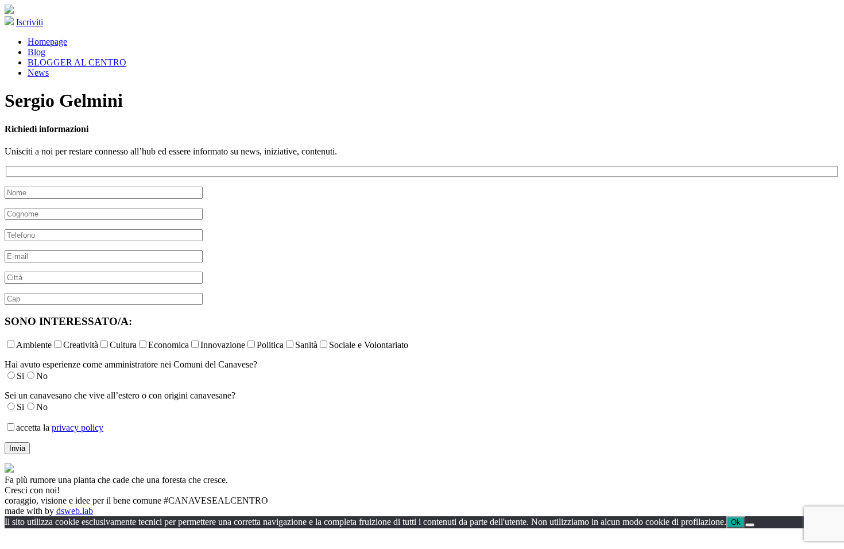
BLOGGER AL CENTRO (77, 62)
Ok (736, 522)
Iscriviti (29, 22)
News (38, 73)
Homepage (47, 42)
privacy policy (77, 427)
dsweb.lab (74, 511)
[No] (749, 525)
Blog (36, 52)
